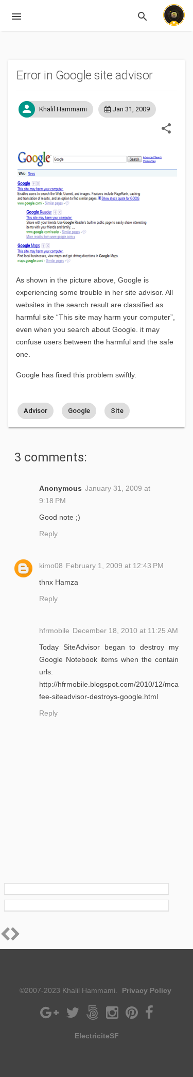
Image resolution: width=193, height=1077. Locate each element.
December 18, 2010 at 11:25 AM (125, 630)
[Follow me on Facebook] (149, 1015)
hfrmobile (54, 630)
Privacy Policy (146, 990)
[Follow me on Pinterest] (133, 1015)
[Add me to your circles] (50, 1015)
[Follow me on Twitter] (73, 1015)
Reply (48, 533)
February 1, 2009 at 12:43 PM (115, 565)
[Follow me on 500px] (93, 1015)
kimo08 (51, 565)
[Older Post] (5, 937)
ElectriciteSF (97, 1036)
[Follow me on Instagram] (113, 1015)
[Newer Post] (15, 937)
